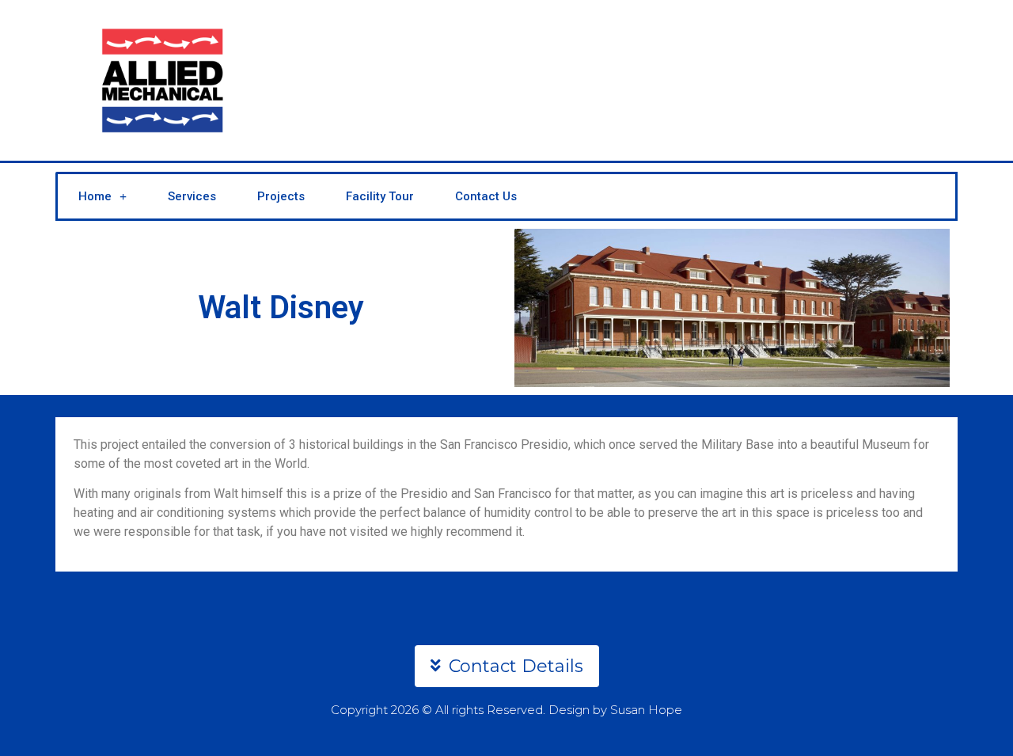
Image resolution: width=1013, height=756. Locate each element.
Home (95, 196)
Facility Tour (380, 196)
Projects (281, 196)
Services (192, 196)
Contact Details (516, 666)
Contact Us (486, 196)
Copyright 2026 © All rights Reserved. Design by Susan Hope (506, 709)
